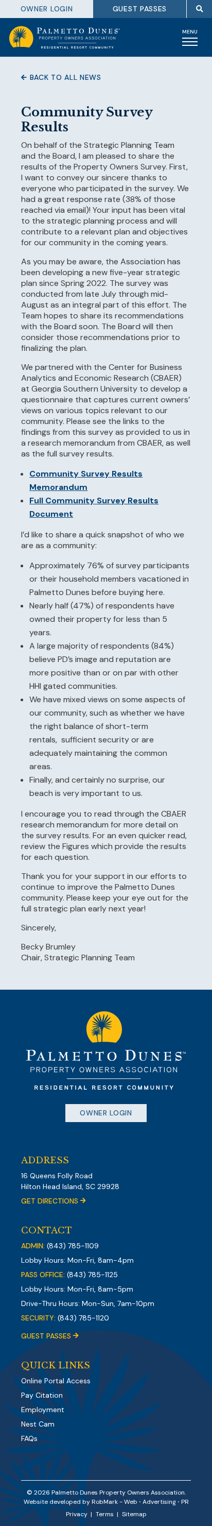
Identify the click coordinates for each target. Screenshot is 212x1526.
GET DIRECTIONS (50, 1201)
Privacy (76, 1514)
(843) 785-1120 (83, 1317)
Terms (105, 1514)
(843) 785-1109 (73, 1245)
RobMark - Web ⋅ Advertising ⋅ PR (140, 1502)
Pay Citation (42, 1395)
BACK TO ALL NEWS (64, 77)
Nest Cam (38, 1424)
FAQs (29, 1438)
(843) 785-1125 (92, 1274)
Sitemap (134, 1514)
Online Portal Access (56, 1380)
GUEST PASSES (140, 8)
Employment (42, 1409)
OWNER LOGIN (47, 8)
